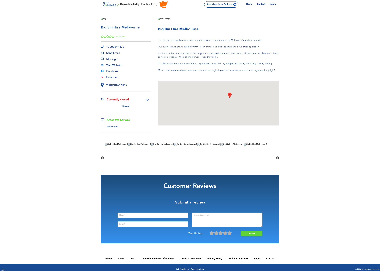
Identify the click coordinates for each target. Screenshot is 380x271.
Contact (261, 4)
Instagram (112, 77)
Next (277, 157)
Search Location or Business (219, 4)
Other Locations (197, 269)
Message (111, 59)
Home (249, 4)
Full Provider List (182, 269)
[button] (230, 95)
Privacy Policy (214, 259)
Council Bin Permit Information (158, 259)
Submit (252, 234)
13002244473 (115, 47)
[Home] (111, 4)
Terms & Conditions (190, 259)
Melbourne (112, 127)
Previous (102, 157)
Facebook (112, 71)
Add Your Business (238, 259)
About (121, 259)
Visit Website (114, 65)
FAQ (133, 259)
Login (273, 4)
